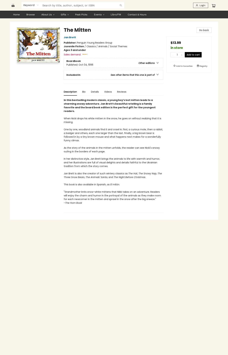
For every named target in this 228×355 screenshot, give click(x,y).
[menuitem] (16, 14)
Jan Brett (70, 37)
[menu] (114, 14)
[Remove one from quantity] (173, 55)
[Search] (121, 5)
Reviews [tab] (121, 91)
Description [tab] (70, 91)
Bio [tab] (84, 91)
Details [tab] (95, 91)
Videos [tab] (108, 91)
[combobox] (31, 5)
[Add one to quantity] (182, 55)
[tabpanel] (113, 155)
